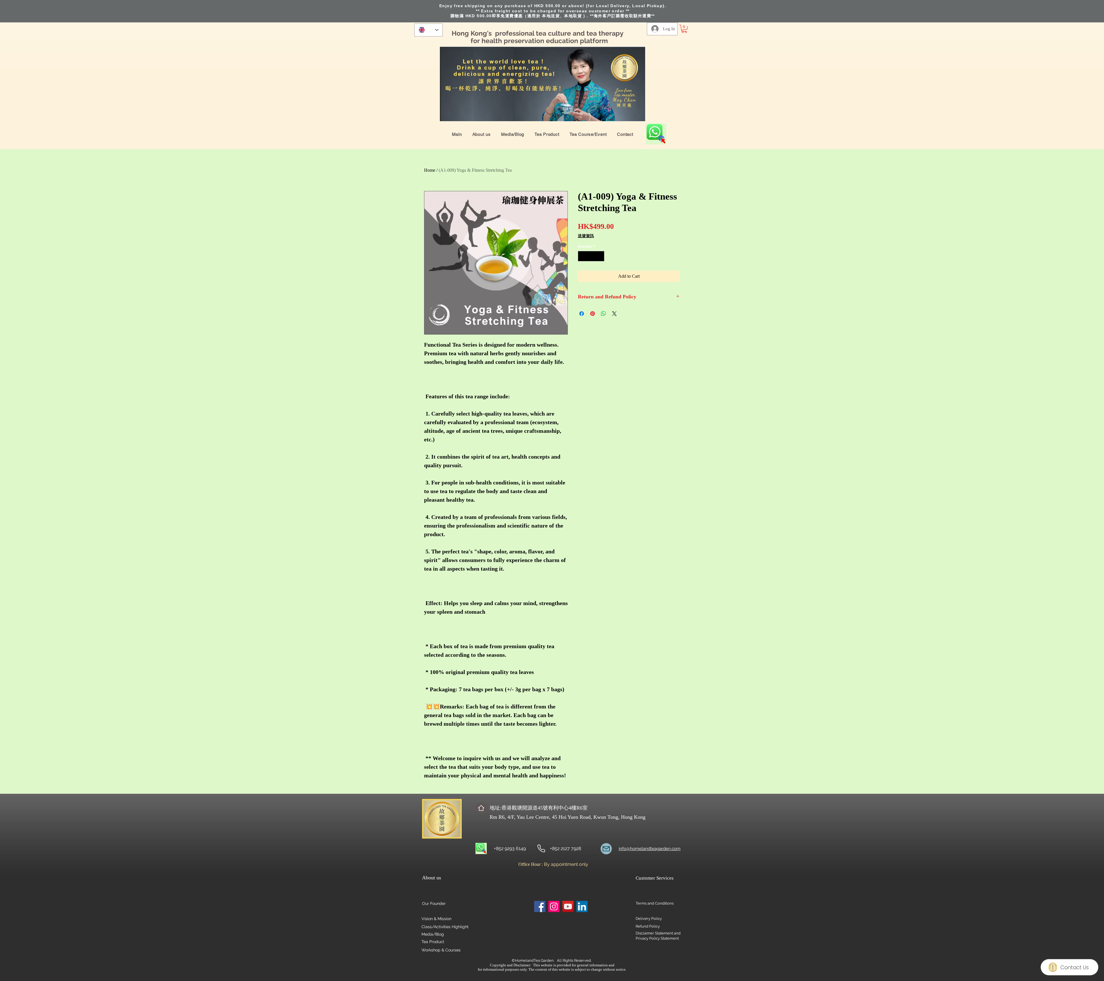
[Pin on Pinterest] (592, 313)
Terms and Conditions (655, 903)
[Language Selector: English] (428, 30)
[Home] (481, 808)
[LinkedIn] (582, 906)
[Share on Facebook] (581, 313)
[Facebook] (539, 906)
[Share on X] (614, 313)
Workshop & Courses (441, 950)
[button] (684, 29)
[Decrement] (582, 256)
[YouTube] (568, 906)
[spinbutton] (591, 256)
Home (429, 170)
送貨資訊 (586, 236)
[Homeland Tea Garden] (541, 848)
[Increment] (600, 256)
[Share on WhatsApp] (603, 313)
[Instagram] (553, 906)
